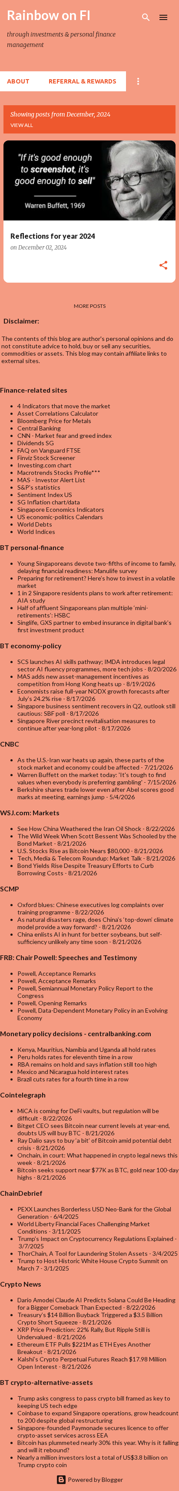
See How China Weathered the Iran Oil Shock (79, 828)
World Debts (34, 524)
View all (21, 125)
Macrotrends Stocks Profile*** (58, 472)
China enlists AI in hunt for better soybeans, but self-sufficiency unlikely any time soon (89, 938)
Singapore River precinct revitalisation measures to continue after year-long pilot (86, 724)
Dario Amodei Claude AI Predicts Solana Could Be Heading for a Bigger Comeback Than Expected (96, 1303)
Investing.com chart (44, 465)
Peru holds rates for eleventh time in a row (75, 1057)
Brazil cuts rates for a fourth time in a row (73, 1079)
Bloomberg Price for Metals (54, 420)
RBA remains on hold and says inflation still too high (87, 1064)
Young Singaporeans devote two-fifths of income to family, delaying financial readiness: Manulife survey (96, 567)
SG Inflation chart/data (48, 502)
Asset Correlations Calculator (57, 413)
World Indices (36, 531)
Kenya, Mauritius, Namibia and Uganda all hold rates (86, 1049)
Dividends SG (35, 443)
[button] (163, 266)
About (18, 81)
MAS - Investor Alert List (51, 480)
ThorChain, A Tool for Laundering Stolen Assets (82, 1253)
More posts (90, 306)
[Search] (146, 17)
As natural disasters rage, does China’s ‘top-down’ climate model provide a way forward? (95, 923)
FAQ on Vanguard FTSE (49, 450)
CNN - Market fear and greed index (64, 435)
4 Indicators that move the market (63, 406)
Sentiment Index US (44, 494)
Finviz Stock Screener (46, 457)
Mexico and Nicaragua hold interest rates (73, 1071)
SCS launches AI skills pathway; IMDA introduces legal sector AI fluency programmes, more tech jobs (91, 665)
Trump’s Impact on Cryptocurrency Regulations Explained (95, 1238)
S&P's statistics (38, 487)
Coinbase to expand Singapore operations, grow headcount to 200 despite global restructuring (98, 1416)
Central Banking (39, 428)
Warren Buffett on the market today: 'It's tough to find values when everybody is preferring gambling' (91, 778)
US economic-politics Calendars (60, 516)
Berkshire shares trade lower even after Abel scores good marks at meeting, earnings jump (95, 793)
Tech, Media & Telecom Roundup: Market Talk (79, 858)
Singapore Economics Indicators (60, 509)
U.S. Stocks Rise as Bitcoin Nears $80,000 (73, 850)
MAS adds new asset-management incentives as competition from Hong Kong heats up (83, 680)
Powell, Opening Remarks (52, 1003)
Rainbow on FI (49, 15)
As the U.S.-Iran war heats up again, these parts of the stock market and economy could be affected (90, 763)
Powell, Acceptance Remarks (56, 973)
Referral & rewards (82, 81)
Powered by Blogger (94, 1479)
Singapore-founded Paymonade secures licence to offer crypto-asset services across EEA (93, 1431)
